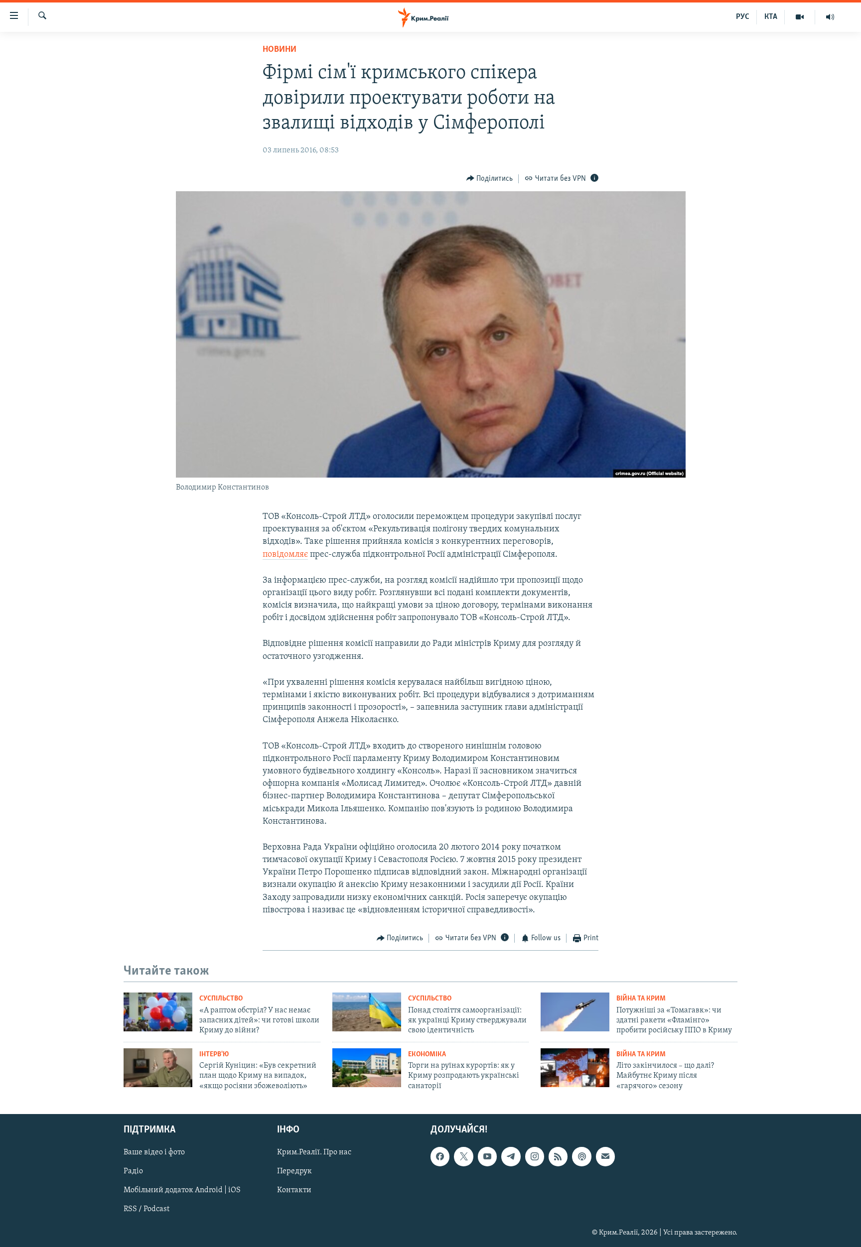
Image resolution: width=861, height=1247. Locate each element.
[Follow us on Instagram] (534, 1156)
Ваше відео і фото (154, 1152)
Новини (279, 49)
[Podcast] (581, 1156)
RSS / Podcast (146, 1210)
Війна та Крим (641, 998)
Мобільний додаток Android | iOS (182, 1191)
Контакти (294, 1191)
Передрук (294, 1172)
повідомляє (285, 554)
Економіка (427, 1054)
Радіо (133, 1172)
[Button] (489, 178)
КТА (770, 17)
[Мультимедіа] (800, 17)
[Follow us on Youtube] (487, 1156)
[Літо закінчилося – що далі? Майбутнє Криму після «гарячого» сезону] (575, 1067)
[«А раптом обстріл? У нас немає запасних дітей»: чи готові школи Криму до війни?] (158, 1012)
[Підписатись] (605, 1156)
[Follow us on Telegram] (510, 1156)
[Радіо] (830, 17)
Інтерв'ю (214, 1054)
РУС (742, 17)
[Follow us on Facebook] (439, 1156)
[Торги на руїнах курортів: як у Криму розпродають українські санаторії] (366, 1067)
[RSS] (558, 1156)
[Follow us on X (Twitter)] (463, 1156)
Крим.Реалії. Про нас (314, 1152)
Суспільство (221, 998)
